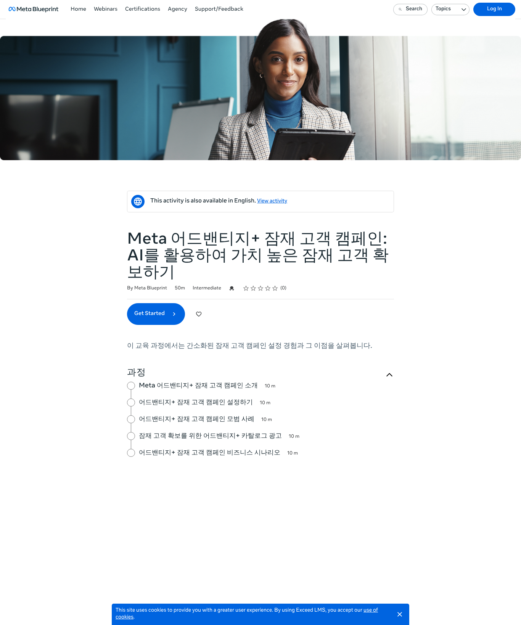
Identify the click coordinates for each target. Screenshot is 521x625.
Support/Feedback (219, 9)
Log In (494, 9)
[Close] (399, 614)
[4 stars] (268, 288)
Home (78, 9)
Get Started (150, 314)
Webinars (105, 9)
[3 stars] (260, 288)
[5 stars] (275, 288)
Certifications (142, 9)
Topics (443, 9)
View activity (272, 201)
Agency (177, 9)
